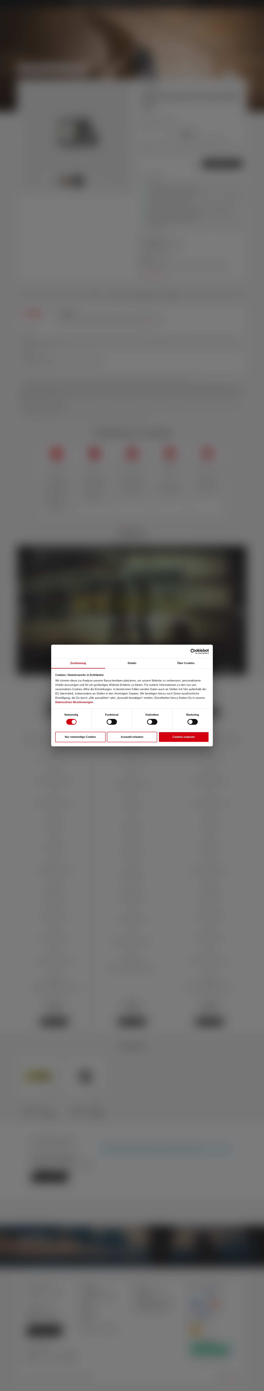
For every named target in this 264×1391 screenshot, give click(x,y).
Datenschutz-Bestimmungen (74, 702)
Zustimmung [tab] (78, 663)
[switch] (112, 722)
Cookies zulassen (184, 736)
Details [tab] (132, 663)
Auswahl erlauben (132, 736)
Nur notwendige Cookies (80, 736)
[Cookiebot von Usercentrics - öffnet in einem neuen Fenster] (193, 651)
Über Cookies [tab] (185, 663)
